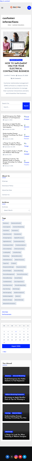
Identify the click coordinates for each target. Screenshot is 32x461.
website (18, 296)
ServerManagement (8, 274)
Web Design (8, 431)
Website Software (16, 60)
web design (16, 288)
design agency (7, 237)
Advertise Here (7, 190)
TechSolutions (7, 281)
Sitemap (5, 181)
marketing (6, 256)
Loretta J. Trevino (9, 75)
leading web (6, 252)
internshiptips (7, 248)
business (5, 223)
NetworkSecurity (16, 256)
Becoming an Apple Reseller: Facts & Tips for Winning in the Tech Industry (13, 125)
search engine (7, 270)
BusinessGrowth (16, 223)
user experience (19, 281)
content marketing (18, 226)
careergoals (6, 226)
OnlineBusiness (7, 259)
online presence (19, 259)
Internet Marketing (19, 376)
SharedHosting (7, 278)
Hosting (7, 413)
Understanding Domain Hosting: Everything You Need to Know (12, 135)
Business (8, 376)
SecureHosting (18, 270)
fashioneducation (19, 241)
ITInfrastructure (19, 248)
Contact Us (6, 195)
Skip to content (5, 1)
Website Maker (16, 413)
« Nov (4, 352)
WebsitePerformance (9, 303)
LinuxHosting (17, 252)
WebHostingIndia (8, 296)
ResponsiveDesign (8, 267)
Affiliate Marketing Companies (14, 394)
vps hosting (6, 288)
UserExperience (7, 285)
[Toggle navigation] (2, 8)
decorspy (5, 312)
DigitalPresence (19, 237)
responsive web (21, 267)
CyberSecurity (7, 234)
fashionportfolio (8, 245)
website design (7, 299)
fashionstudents (21, 245)
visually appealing (20, 285)
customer (6, 230)
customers (15, 230)
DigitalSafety (7, 241)
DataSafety (17, 234)
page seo (5, 263)
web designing (7, 292)
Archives (5, 207)
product (13, 263)
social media (18, 278)
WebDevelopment (19, 292)
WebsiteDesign (19, 299)
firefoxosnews (6, 314)
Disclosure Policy (7, 186)
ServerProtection (22, 274)
